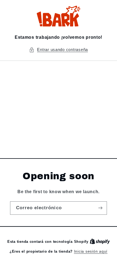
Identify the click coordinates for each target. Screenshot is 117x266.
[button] (58, 49)
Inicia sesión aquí (90, 251)
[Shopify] (100, 242)
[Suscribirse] (100, 208)
